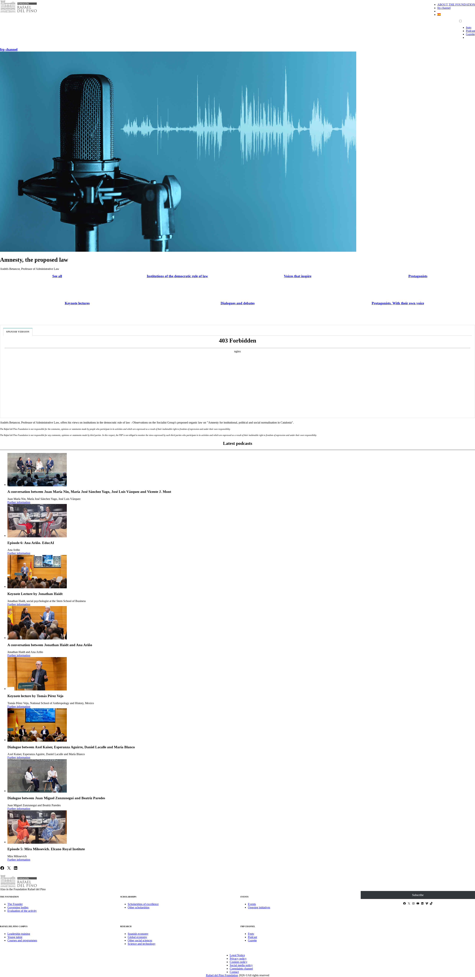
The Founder (15, 904)
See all (57, 276)
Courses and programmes (22, 940)
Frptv (251, 933)
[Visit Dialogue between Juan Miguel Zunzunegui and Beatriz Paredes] (37, 776)
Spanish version (18, 331)
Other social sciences (140, 940)
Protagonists (417, 276)
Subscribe (418, 895)
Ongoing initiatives (259, 907)
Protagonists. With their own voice (398, 303)
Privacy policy (238, 958)
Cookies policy (238, 961)
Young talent (14, 937)
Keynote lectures (77, 303)
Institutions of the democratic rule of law (177, 276)
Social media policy (241, 965)
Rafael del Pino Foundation (222, 975)
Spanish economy (138, 933)
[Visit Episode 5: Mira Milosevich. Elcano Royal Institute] (37, 827)
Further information (18, 502)
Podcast (470, 30)
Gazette (470, 34)
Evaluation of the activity (22, 910)
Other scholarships (138, 907)
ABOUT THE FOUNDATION (456, 4)
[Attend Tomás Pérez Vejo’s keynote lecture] (37, 673)
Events (252, 904)
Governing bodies (17, 907)
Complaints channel (241, 968)
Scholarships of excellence (143, 904)
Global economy (137, 937)
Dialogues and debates (238, 303)
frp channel (444, 7)
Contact (234, 971)
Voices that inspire (297, 276)
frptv (468, 27)
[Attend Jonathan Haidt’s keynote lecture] (37, 571)
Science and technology (141, 943)
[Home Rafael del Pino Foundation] (18, 12)
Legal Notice (237, 955)
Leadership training (18, 933)
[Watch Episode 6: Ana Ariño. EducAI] (37, 520)
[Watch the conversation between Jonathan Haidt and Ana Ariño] (37, 622)
